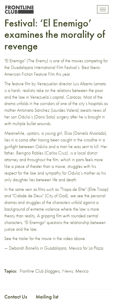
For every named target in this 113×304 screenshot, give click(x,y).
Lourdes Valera (65, 110)
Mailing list (47, 296)
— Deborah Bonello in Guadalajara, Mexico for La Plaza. (54, 248)
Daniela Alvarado (89, 133)
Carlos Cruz (56, 153)
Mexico (81, 271)
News (67, 271)
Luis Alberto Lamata (89, 84)
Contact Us (15, 296)
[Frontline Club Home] (19, 8)
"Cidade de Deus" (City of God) (40, 196)
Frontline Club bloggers (39, 271)
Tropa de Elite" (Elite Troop (84, 189)
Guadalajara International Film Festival (44, 67)
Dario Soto (44, 117)
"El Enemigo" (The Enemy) (26, 61)
